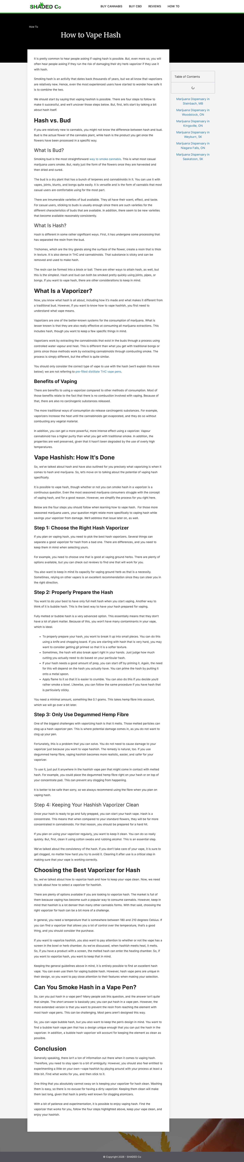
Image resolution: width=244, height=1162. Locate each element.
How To (33, 26)
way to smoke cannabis (105, 159)
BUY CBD (135, 6)
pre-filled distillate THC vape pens (98, 371)
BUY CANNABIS (111, 6)
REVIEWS (154, 6)
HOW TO (173, 6)
